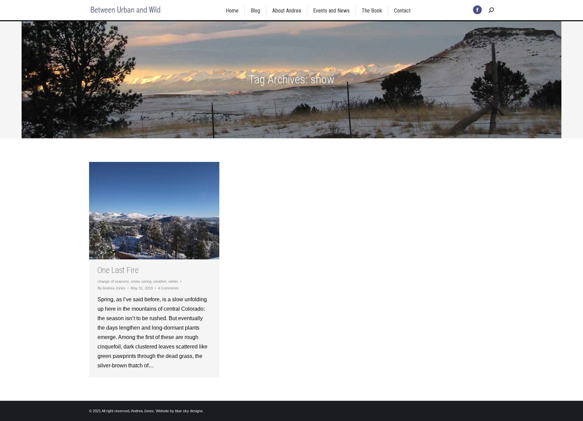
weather (160, 281)
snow (135, 281)
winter (173, 281)
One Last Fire (118, 270)
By (112, 288)
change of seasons (113, 281)
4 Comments (168, 288)
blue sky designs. (189, 411)
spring (146, 281)
